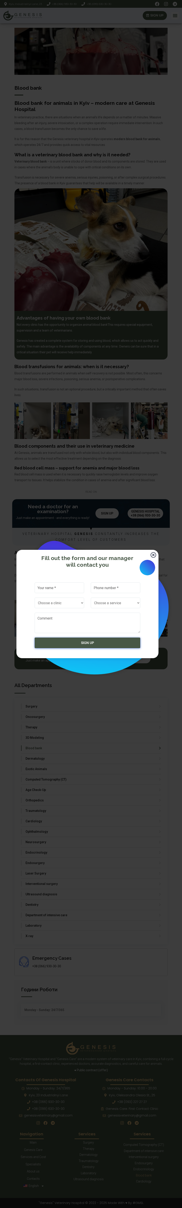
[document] (91, 604)
